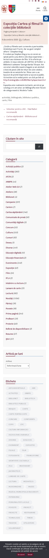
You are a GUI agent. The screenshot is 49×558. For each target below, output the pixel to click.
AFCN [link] (8, 176)
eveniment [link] (14, 445)
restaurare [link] (29, 513)
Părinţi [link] (9, 303)
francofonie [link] (33, 455)
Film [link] (10, 100)
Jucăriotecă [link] (14, 471)
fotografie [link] (14, 455)
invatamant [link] (24, 466)
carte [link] (4, 100)
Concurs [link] (10, 227)
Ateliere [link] (9, 192)
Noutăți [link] (9, 298)
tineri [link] (30, 518)
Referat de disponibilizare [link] (17, 329)
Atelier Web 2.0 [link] (12, 187)
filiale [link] (12, 450)
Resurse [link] (9, 334)
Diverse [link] (9, 247)
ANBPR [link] (9, 182)
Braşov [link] (12, 409)
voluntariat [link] (15, 528)
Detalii (30, 554)
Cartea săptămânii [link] (14, 212)
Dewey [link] (9, 242)
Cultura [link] (26, 39)
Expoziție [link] (10, 268)
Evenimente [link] (11, 263)
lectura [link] (13, 481)
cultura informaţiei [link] (18, 430)
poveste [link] (13, 507)
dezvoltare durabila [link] (19, 435)
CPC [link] (22, 424)
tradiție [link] (13, 523)
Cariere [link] (9, 207)
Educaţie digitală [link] (13, 253)
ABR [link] (33, 388)
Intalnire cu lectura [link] (15, 283)
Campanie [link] (10, 202)
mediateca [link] (28, 481)
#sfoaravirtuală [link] (17, 388)
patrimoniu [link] (14, 497)
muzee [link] (31, 487)
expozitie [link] (30, 445)
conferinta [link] (29, 419)
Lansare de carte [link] (13, 288)
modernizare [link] (15, 487)
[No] (46, 549)
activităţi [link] (6, 97)
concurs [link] (13, 419)
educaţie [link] (27, 440)
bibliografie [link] (16, 97)
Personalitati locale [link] (19, 502)
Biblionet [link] (10, 197)
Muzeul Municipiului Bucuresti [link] (23, 492)
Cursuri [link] (9, 237)
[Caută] (39, 147)
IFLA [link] (8, 278)
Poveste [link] (9, 308)
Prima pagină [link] (12, 313)
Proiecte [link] (9, 324)
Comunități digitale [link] (15, 222)
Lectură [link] (9, 293)
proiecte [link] (13, 513)
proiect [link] (27, 507)
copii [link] (11, 424)
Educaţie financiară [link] (14, 258)
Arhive (9, 361)
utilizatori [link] (29, 523)
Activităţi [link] (10, 171)
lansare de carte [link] (17, 476)
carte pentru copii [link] (18, 414)
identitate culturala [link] (19, 461)
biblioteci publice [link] (31, 97)
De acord (21, 554)
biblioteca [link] (30, 398)
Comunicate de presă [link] (15, 217)
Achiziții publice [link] (13, 166)
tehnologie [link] (14, 518)
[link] (29, 1)
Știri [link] (8, 339)
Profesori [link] (10, 318)
